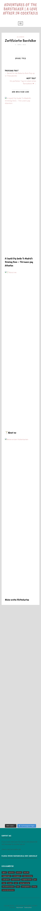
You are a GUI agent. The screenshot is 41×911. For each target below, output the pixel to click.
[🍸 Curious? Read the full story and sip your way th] (20, 646)
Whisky (34, 886)
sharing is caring (24, 883)
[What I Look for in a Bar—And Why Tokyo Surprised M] (20, 763)
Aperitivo (11, 872)
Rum (16, 883)
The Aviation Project (8, 886)
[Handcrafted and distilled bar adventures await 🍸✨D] (20, 717)
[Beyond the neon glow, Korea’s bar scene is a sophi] (20, 670)
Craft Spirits (6, 879)
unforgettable (26, 886)
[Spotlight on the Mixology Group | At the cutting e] (20, 787)
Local (4, 883)
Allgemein (20, 37)
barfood (19, 872)
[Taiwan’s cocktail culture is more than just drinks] (20, 623)
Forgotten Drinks (26, 879)
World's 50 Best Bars (8, 890)
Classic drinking (27, 876)
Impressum (19, 907)
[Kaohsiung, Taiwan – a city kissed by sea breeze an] (20, 810)
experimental (15, 879)
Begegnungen (6, 876)
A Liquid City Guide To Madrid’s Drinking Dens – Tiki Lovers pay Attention (19, 262)
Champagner (16, 876)
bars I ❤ (26, 872)
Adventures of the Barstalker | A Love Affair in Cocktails (20, 9)
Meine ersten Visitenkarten (17, 599)
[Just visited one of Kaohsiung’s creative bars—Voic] (20, 693)
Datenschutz (27, 907)
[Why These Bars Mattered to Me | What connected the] (20, 740)
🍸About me (10, 432)
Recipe (10, 883)
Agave (4, 872)
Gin (35, 879)
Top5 (18, 886)
